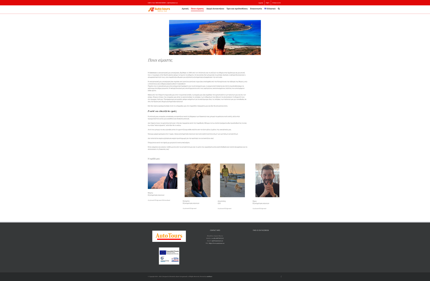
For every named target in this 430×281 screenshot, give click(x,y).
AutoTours (209, 276)
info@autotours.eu (172, 3)
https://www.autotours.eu (216, 243)
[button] (279, 8)
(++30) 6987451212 (218, 238)
